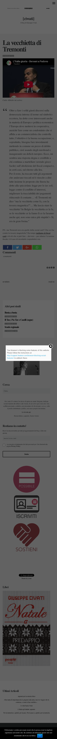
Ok (40, 736)
